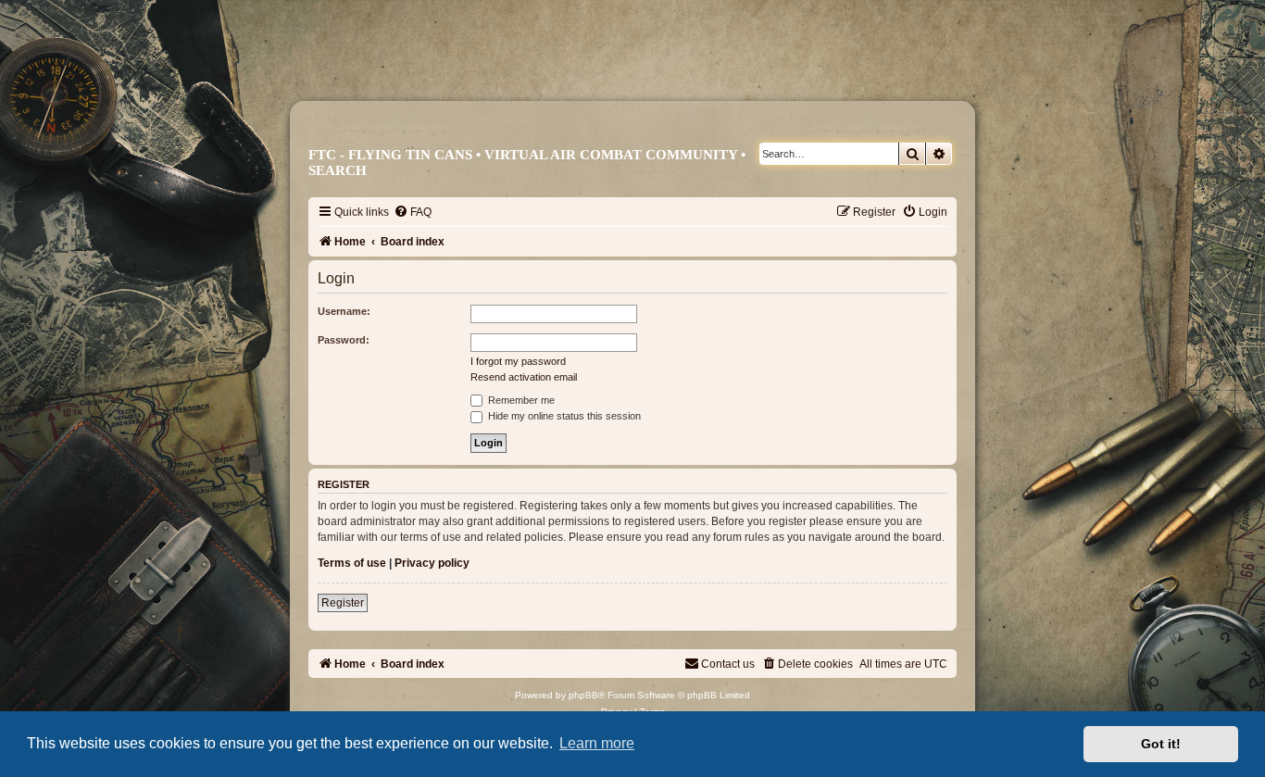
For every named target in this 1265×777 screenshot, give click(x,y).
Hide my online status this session (563, 415)
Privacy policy (432, 563)
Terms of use (352, 563)
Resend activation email (523, 376)
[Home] (641, 71)
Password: (343, 339)
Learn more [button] (596, 743)
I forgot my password (518, 361)
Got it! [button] (1161, 743)
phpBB (583, 695)
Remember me (520, 400)
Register (342, 602)
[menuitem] (413, 212)
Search (337, 170)
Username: (344, 311)
